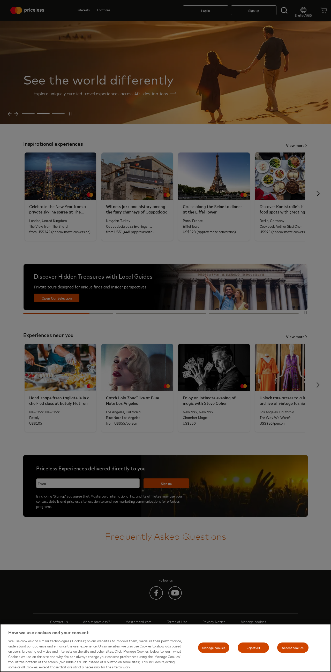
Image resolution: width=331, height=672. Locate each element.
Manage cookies (213, 647)
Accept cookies (293, 647)
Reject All (253, 647)
